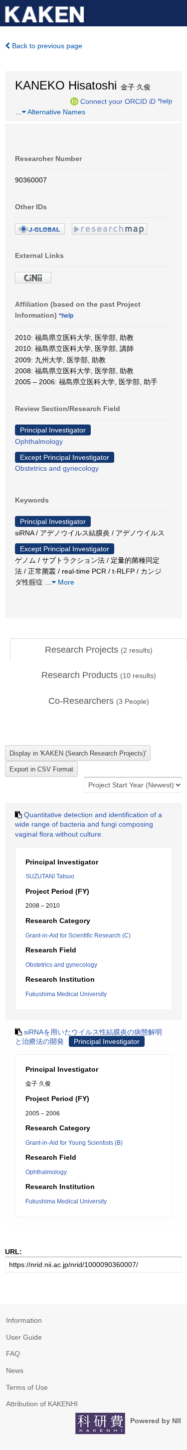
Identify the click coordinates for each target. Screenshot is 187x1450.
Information (24, 1320)
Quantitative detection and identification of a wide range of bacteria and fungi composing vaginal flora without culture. (88, 824)
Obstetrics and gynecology (57, 468)
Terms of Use (27, 1387)
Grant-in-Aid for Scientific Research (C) (78, 935)
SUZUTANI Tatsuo (49, 876)
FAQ (13, 1354)
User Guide (24, 1337)
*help (165, 100)
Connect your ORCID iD (118, 101)
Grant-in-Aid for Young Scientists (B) (74, 1142)
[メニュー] (175, 12)
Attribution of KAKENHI (42, 1404)
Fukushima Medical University (66, 994)
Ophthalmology (39, 441)
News (14, 1370)
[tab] (98, 650)
